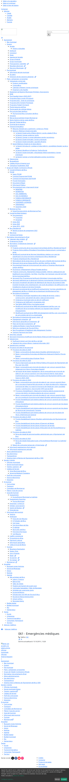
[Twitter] (12, 758)
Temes (3, 743)
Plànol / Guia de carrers (12, 711)
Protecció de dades (44, 762)
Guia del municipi (10, 713)
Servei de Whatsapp (10, 726)
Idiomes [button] (6, 11)
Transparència (9, 681)
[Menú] (2, 38)
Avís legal (41, 764)
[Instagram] (22, 758)
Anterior (4, 657)
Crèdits (40, 758)
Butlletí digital (8, 735)
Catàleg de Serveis (10, 694)
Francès (9, 22)
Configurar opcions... (7, 779)
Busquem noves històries (12, 724)
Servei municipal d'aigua (12, 689)
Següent (9, 657)
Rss (5, 739)
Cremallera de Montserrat (13, 709)
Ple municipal (8, 668)
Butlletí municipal (10, 737)
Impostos (7, 700)
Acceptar (64, 779)
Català (9, 13)
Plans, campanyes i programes (14, 670)
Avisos (6, 728)
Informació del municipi (12, 715)
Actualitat (4, 722)
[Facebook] (16, 758)
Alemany (10, 20)
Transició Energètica (11, 750)
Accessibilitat (42, 766)
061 (27, 637)
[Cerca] (48, 34)
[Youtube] (19, 758)
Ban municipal (9, 663)
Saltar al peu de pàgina (10, 5)
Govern (6, 665)
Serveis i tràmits (6, 685)
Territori (7, 754)
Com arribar (8, 704)
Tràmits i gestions (10, 691)
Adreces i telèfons (11, 629)
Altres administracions (11, 676)
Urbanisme (8, 748)
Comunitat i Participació (12, 752)
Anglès (9, 18)
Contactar (4, 9)
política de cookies (18, 775)
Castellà (9, 16)
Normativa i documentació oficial (15, 674)
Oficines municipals (10, 687)
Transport (7, 707)
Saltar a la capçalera (9, 1)
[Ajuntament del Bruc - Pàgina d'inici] (9, 32)
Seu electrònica (9, 678)
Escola (6, 746)
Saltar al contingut (9, 3)
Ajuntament (5, 661)
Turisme (6, 717)
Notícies (6, 730)
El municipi (4, 702)
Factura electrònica (10, 698)
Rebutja (57, 779)
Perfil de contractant (11, 696)
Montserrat (8, 720)
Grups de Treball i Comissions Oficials (16, 672)
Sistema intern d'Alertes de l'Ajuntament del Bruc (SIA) (22, 683)
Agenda (6, 733)
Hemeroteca (8, 741)
